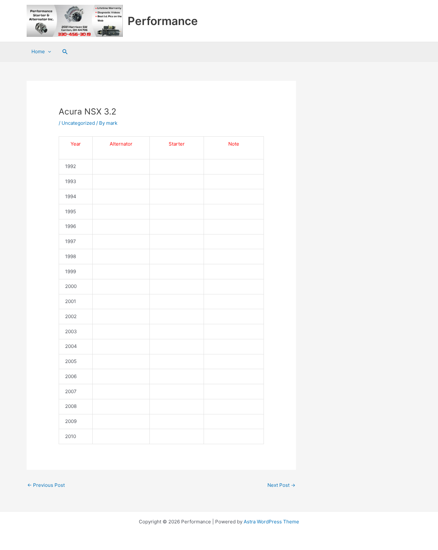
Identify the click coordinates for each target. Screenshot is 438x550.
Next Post (281, 485)
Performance (163, 21)
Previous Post (46, 485)
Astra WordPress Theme (271, 522)
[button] (65, 52)
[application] (48, 51)
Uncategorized (78, 123)
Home (38, 51)
